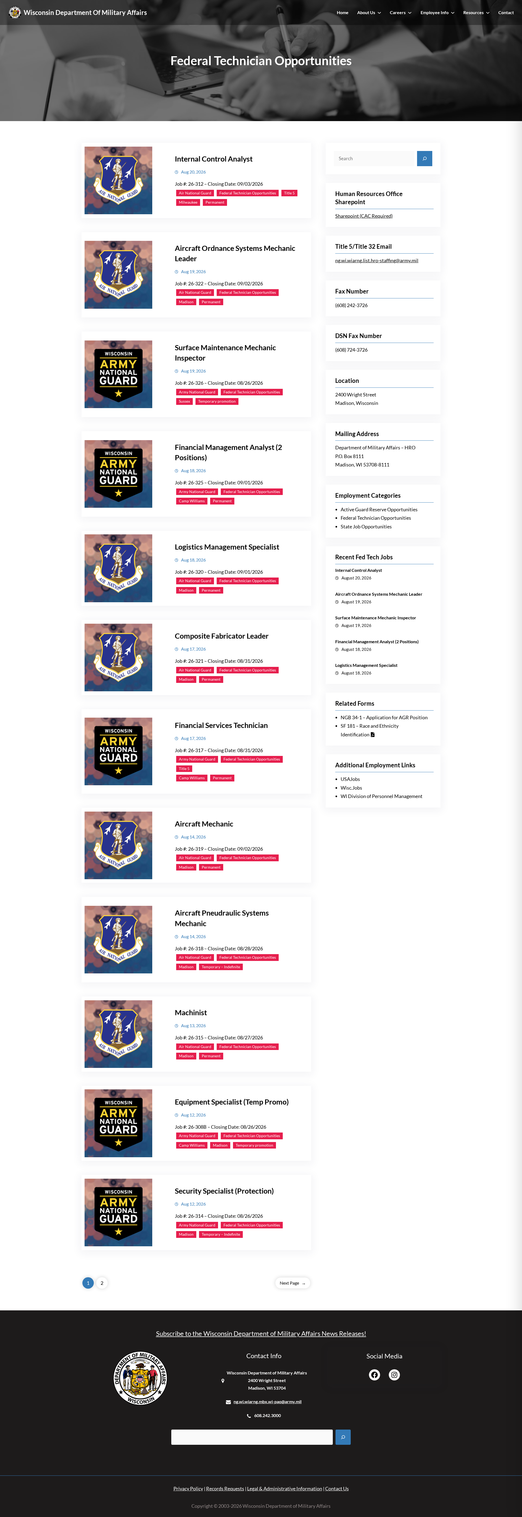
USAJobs (350, 779)
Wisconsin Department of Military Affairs (85, 12)
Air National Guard (195, 193)
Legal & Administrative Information (284, 1488)
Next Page (293, 1282)
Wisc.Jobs (351, 788)
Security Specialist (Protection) (224, 1190)
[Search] (424, 158)
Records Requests (225, 1488)
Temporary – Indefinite (221, 966)
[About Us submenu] (379, 12)
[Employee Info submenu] (453, 12)
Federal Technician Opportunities (247, 193)
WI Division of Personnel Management (381, 796)
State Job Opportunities (366, 526)
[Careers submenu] (410, 12)
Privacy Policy (188, 1488)
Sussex (184, 401)
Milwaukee (188, 202)
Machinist (191, 1012)
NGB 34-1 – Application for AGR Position (384, 717)
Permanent (215, 202)
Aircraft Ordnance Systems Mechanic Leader (235, 253)
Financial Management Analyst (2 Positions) (377, 641)
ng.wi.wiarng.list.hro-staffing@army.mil (376, 260)
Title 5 (289, 193)
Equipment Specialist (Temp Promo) (232, 1101)
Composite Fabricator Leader (222, 635)
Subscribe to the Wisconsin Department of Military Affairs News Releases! (261, 1333)
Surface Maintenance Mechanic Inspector (375, 617)
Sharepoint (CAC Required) (364, 216)
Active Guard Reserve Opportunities (379, 509)
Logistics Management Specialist (227, 546)
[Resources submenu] (488, 12)
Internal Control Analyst (214, 158)
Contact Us (337, 1488)
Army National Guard (197, 392)
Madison (186, 301)
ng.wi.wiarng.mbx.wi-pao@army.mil (268, 1401)
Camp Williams (192, 501)
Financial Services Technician (221, 725)
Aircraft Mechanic (204, 823)
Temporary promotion (217, 401)
